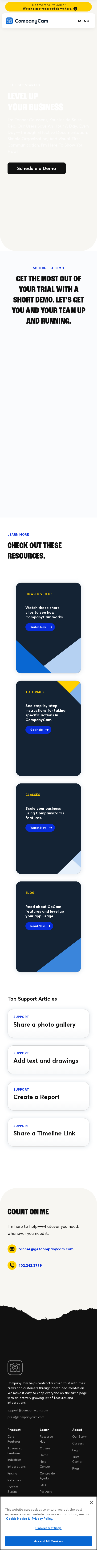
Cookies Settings (48, 1528)
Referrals (14, 1480)
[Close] (91, 1502)
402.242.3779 (30, 1265)
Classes (45, 1448)
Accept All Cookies (48, 1541)
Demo (44, 1455)
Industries (14, 1460)
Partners (46, 1491)
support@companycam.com (28, 1410)
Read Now (37, 926)
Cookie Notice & (18, 1518)
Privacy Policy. (42, 1518)
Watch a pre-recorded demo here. (47, 8)
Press (75, 1468)
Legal (76, 1450)
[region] (48, 1523)
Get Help (36, 729)
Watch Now (38, 627)
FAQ (43, 1485)
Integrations (16, 1466)
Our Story (79, 1436)
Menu (83, 21)
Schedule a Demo (36, 168)
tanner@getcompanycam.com (45, 1249)
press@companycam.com (26, 1417)
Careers (78, 1443)
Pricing (12, 1473)
